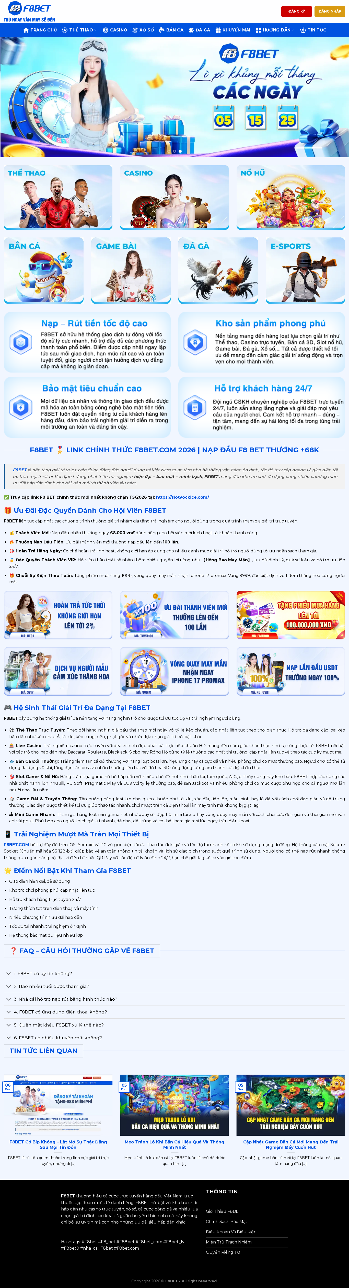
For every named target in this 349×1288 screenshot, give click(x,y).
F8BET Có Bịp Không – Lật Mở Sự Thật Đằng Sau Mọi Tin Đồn (58, 1144)
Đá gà (203, 30)
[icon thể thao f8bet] (58, 197)
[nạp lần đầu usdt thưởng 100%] (291, 671)
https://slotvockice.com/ (182, 497)
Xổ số (146, 30)
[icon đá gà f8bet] (218, 270)
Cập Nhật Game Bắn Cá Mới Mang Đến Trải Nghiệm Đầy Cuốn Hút (291, 1144)
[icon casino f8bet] (174, 197)
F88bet (127, 1241)
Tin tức (317, 30)
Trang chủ (43, 30)
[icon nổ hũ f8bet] (291, 197)
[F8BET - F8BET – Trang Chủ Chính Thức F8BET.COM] (29, 11)
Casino (118, 30)
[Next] (335, 97)
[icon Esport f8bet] (305, 270)
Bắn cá (174, 30)
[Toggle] (9, 973)
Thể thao (81, 30)
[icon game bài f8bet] (131, 270)
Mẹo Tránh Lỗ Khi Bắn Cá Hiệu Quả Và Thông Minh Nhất (174, 1144)
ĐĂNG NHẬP (330, 11)
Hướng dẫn (277, 30)
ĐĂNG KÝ (296, 11)
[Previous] (13, 97)
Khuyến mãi (237, 30)
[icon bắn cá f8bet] (44, 270)
